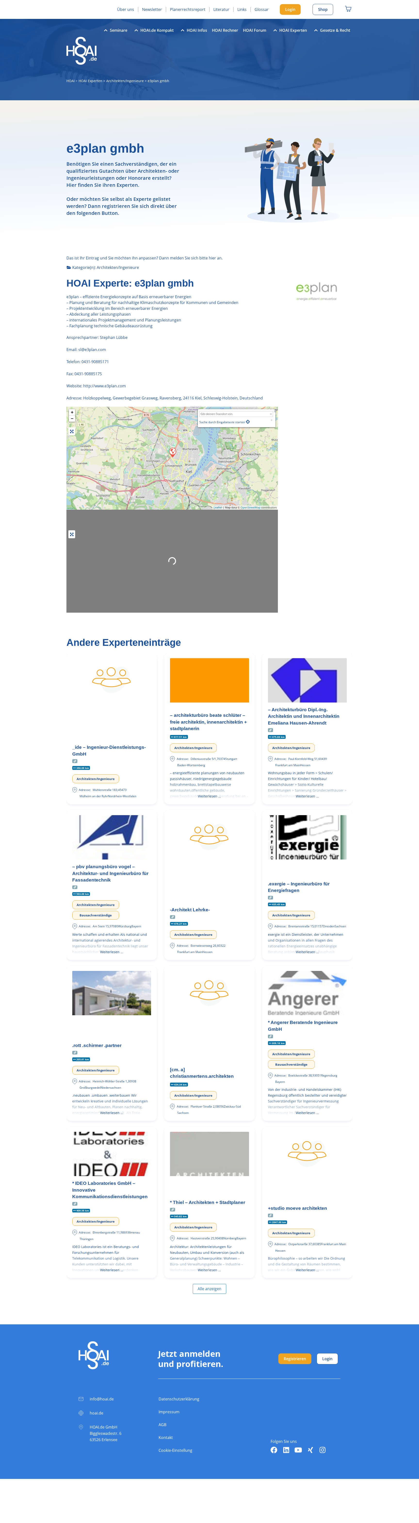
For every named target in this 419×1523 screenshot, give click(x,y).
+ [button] (72, 412)
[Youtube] (298, 1450)
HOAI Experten (293, 30)
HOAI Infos (197, 30)
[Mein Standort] (248, 421)
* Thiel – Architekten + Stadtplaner (207, 1202)
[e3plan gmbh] (172, 452)
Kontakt (166, 1437)
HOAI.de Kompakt (157, 30)
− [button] (72, 418)
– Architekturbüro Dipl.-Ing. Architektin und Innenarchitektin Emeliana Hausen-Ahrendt (303, 716)
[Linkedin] (286, 1450)
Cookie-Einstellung (175, 1450)
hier (212, 258)
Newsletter (152, 9)
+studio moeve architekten (297, 1208)
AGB (162, 1424)
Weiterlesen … (209, 796)
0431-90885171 (95, 361)
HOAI (70, 80)
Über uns (125, 9)
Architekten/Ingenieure (125, 80)
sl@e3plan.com (91, 349)
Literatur (221, 9)
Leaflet (218, 507)
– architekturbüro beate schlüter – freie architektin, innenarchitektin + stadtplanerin (208, 722)
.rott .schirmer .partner (96, 1045)
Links (242, 9)
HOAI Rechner (225, 30)
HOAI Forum (254, 30)
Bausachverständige (96, 915)
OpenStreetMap (250, 507)
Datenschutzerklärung (179, 1399)
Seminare (118, 30)
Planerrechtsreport (187, 9)
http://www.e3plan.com (104, 386)
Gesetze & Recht (335, 30)
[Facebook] (274, 1450)
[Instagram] (322, 1450)
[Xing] (310, 1450)
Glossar (262, 9)
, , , (173, 398)
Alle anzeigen (209, 1288)
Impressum (169, 1411)
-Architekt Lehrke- (190, 909)
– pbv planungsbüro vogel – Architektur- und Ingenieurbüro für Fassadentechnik (110, 873)
